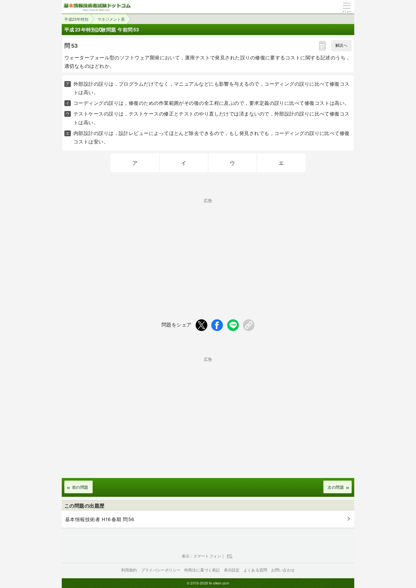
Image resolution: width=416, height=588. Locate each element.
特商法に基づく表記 (202, 569)
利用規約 (129, 569)
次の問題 (336, 487)
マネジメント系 (111, 19)
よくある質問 (255, 569)
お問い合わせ (283, 569)
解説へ (341, 45)
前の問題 (80, 487)
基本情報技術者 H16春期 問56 (99, 519)
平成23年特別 (76, 19)
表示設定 (232, 569)
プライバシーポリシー (161, 569)
